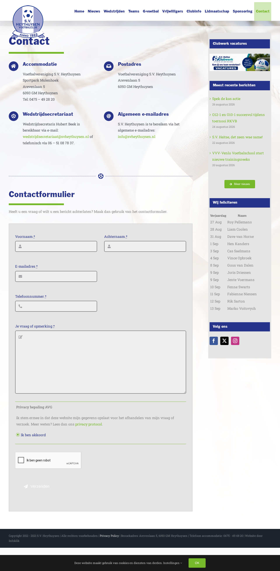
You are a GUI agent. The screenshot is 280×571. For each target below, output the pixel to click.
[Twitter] (224, 341)
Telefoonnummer (30, 296)
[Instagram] (235, 341)
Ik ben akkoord (33, 434)
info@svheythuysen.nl (136, 136)
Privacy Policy (109, 536)
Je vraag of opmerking (35, 326)
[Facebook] (214, 341)
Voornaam (25, 236)
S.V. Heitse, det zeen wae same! (237, 137)
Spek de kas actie (226, 98)
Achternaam (115, 236)
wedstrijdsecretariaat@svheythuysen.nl (56, 136)
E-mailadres (26, 266)
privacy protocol (88, 424)
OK (197, 563)
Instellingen (171, 563)
